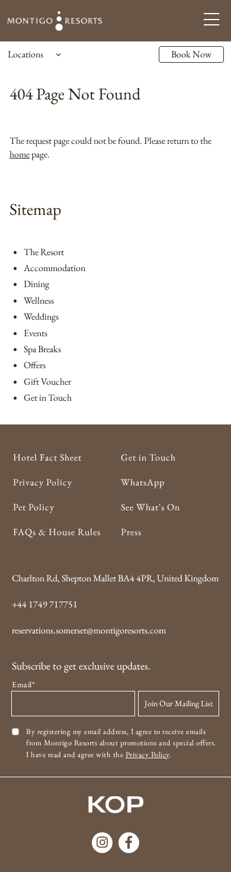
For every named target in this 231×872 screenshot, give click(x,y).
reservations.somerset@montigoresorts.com (89, 630)
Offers (35, 365)
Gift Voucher (47, 381)
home (19, 154)
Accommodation (54, 268)
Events (35, 333)
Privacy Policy (42, 482)
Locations (25, 54)
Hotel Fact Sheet (47, 457)
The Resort (44, 252)
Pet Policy (33, 507)
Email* (23, 684)
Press (131, 532)
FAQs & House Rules (57, 532)
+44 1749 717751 (45, 604)
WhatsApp (143, 482)
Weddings (41, 316)
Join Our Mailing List (179, 703)
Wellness (39, 300)
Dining (36, 284)
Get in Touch (48, 397)
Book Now (191, 54)
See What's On (150, 507)
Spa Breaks (42, 349)
